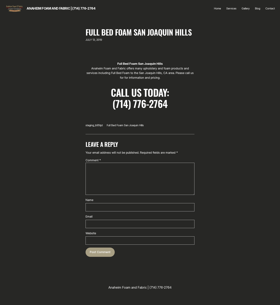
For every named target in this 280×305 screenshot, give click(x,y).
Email (89, 216)
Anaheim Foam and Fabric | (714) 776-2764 (61, 8)
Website (91, 233)
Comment (93, 160)
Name (89, 200)
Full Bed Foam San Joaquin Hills (139, 32)
